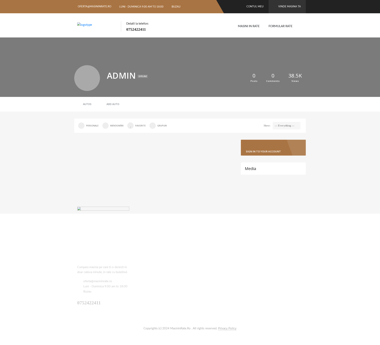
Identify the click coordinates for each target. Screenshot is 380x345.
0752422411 (136, 29)
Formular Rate (281, 26)
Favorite (140, 125)
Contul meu (255, 6)
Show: (267, 125)
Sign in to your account (263, 151)
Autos (87, 104)
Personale (92, 125)
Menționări (117, 125)
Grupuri (162, 125)
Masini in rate (249, 26)
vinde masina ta (289, 6)
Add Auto (112, 104)
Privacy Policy (227, 328)
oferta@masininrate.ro (94, 6)
